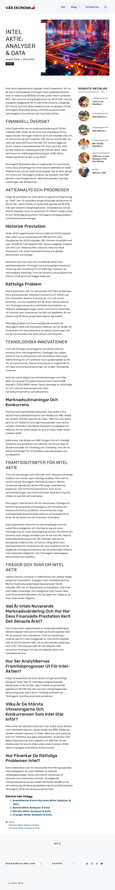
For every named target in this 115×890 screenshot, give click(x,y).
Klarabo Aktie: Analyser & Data (32, 811)
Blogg (74, 7)
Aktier (10, 64)
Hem (63, 7)
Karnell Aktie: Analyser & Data (31, 807)
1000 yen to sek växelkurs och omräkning (100, 159)
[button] (105, 7)
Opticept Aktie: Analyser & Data (24, 825)
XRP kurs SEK (99, 173)
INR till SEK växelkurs (98, 144)
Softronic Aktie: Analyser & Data (24, 828)
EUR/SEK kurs (99, 117)
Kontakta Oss (92, 7)
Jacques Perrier (13, 59)
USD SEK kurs (99, 131)
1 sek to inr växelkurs (98, 102)
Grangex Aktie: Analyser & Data (32, 814)
